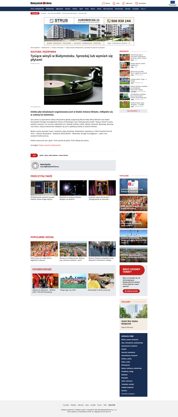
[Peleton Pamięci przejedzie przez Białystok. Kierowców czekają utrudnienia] (102, 249)
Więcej (143, 9)
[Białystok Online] (41, 3)
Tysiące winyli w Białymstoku (50, 145)
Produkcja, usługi (127, 371)
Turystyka (135, 9)
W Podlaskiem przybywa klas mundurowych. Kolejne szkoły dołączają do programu (138, 95)
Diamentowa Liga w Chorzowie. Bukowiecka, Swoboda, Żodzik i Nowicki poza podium (139, 56)
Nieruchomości (108, 9)
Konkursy (43, 13)
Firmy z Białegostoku (37, 9)
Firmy (117, 3)
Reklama (124, 375)
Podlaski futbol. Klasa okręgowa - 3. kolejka (137, 103)
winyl (46, 155)
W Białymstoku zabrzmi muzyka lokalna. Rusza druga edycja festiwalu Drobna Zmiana (42, 198)
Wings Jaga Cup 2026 (68, 290)
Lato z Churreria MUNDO (54, 13)
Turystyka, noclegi (127, 384)
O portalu (66, 405)
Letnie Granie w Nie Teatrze (69, 13)
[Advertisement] (73, 218)
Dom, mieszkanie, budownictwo (132, 343)
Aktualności (133, 91)
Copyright (90, 410)
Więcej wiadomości (132, 111)
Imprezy (107, 3)
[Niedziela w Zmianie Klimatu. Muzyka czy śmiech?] (73, 188)
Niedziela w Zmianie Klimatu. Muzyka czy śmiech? (70, 198)
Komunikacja (142, 3)
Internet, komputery (128, 352)
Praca (87, 9)
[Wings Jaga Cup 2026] (73, 280)
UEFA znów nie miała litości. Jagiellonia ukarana (41, 259)
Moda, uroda (125, 362)
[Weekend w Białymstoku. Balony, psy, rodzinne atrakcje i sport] (73, 249)
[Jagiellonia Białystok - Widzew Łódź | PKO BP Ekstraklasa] (45, 280)
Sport (81, 9)
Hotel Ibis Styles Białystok (129, 322)
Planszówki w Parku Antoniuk (99, 290)
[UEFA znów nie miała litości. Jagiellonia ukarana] (44, 249)
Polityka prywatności (67, 410)
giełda (41, 155)
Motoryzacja (119, 9)
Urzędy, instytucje (127, 387)
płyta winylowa (53, 155)
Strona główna (35, 47)
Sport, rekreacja (126, 381)
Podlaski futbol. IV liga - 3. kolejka (139, 80)
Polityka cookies (80, 410)
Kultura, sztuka (126, 359)
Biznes (93, 9)
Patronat (80, 405)
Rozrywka (124, 378)
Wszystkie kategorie (128, 394)
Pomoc (99, 405)
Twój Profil (111, 405)
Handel (123, 349)
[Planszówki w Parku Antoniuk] (101, 280)
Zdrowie (127, 9)
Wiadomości (50, 9)
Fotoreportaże (42, 269)
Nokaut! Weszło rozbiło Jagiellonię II (138, 64)
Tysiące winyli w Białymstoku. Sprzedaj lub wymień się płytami (85, 47)
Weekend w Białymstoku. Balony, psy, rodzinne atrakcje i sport (72, 259)
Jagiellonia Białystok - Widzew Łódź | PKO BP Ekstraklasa (43, 291)
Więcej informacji (127, 327)
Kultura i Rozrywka (58, 47)
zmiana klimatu (63, 155)
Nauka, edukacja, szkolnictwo (131, 368)
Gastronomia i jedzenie (129, 346)
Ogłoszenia (129, 3)
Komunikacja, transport (129, 355)
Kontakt (93, 405)
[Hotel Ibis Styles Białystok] (133, 311)
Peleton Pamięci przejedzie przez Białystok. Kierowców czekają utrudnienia (101, 259)
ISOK (105, 405)
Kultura (75, 9)
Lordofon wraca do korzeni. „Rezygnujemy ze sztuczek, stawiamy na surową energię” (100, 198)
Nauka (99, 9)
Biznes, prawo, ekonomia (129, 339)
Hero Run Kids (82, 13)
